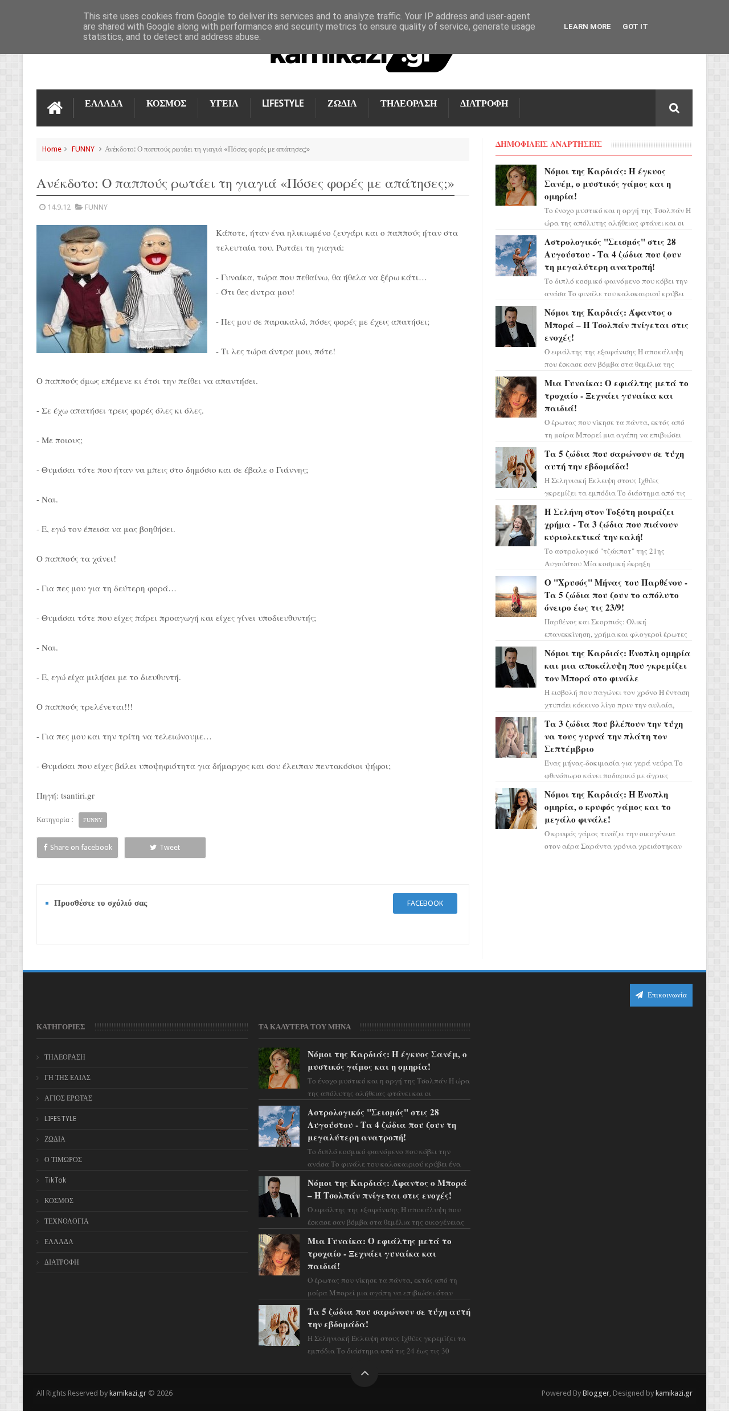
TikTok (55, 1180)
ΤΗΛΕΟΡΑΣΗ (408, 103)
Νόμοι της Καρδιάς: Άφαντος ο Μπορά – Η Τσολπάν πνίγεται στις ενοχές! (616, 324)
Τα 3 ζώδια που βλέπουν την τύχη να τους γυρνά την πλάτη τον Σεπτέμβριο (613, 736)
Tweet (169, 847)
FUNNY (83, 149)
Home (52, 149)
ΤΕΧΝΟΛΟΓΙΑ (66, 1221)
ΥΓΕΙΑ (224, 103)
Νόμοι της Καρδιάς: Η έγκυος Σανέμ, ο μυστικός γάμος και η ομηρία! (607, 183)
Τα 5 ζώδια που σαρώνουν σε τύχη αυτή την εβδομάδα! (614, 459)
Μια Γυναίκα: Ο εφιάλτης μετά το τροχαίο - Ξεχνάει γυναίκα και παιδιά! (616, 395)
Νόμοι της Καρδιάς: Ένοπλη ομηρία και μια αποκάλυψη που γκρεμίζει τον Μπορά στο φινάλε (617, 665)
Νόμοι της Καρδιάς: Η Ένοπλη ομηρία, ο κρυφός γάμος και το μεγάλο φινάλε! (607, 806)
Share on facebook (81, 847)
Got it (635, 26)
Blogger (596, 1393)
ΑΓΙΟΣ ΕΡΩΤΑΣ (68, 1098)
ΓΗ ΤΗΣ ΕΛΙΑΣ (67, 1078)
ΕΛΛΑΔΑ (104, 103)
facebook (425, 903)
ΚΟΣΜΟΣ (166, 103)
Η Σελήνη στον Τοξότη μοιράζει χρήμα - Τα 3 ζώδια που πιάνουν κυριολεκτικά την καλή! (611, 524)
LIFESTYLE (283, 103)
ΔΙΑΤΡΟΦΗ (484, 103)
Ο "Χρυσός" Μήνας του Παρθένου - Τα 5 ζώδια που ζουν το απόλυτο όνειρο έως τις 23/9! (615, 595)
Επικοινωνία (666, 995)
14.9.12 (59, 207)
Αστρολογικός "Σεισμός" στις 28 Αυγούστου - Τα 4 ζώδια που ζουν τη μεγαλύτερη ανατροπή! (612, 254)
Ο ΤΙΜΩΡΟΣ (63, 1160)
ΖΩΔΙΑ (342, 103)
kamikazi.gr (127, 1393)
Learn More (587, 26)
